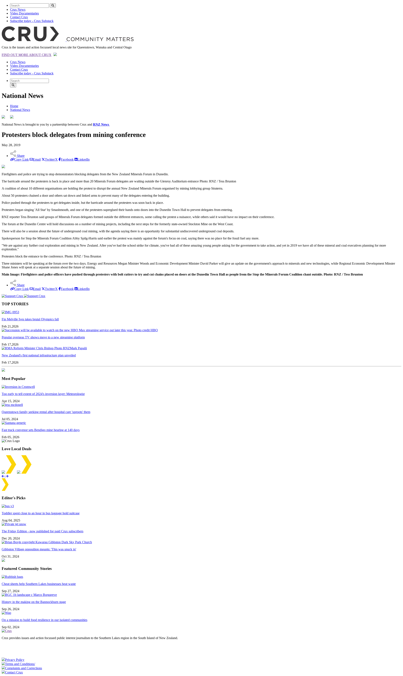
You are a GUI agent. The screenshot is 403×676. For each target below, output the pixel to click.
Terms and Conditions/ (20, 664)
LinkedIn (83, 159)
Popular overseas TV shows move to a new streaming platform (43, 337)
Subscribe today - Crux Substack (32, 21)
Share (20, 155)
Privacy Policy (14, 660)
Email (37, 159)
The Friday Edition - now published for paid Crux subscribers (42, 531)
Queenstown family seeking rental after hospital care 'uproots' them (46, 412)
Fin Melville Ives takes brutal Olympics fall (30, 319)
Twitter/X (51, 159)
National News (20, 110)
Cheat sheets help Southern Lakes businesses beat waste (39, 584)
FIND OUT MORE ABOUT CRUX (26, 55)
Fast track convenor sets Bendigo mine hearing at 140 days (41, 430)
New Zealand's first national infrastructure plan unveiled (39, 355)
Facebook (67, 159)
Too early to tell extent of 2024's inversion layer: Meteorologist (43, 394)
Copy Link (21, 159)
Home (14, 106)
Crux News (17, 9)
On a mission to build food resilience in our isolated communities (44, 620)
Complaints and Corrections (23, 668)
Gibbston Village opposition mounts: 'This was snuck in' (39, 549)
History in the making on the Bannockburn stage (34, 602)
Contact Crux (19, 17)
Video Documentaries (24, 13)
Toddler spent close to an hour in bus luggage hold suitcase (41, 513)
